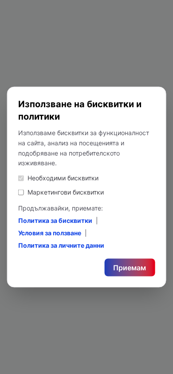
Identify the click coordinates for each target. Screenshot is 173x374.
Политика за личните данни (61, 245)
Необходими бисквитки (63, 178)
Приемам (129, 267)
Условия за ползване (49, 233)
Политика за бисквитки (55, 220)
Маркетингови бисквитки (66, 192)
